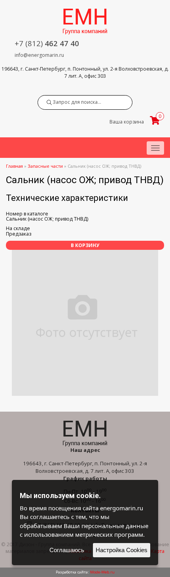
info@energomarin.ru (39, 55)
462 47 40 (47, 43)
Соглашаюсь (66, 550)
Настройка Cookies (121, 550)
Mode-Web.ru (102, 572)
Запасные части (45, 166)
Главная (14, 166)
